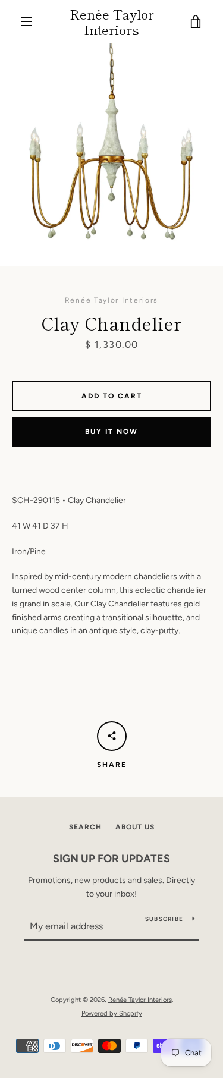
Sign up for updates (111, 858)
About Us (135, 827)
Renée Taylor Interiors (112, 21)
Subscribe (164, 919)
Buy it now (111, 432)
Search (85, 827)
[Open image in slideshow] (111, 154)
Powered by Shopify (111, 1013)
